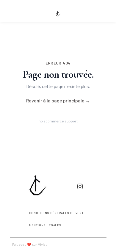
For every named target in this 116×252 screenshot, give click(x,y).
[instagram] (80, 186)
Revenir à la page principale (58, 100)
